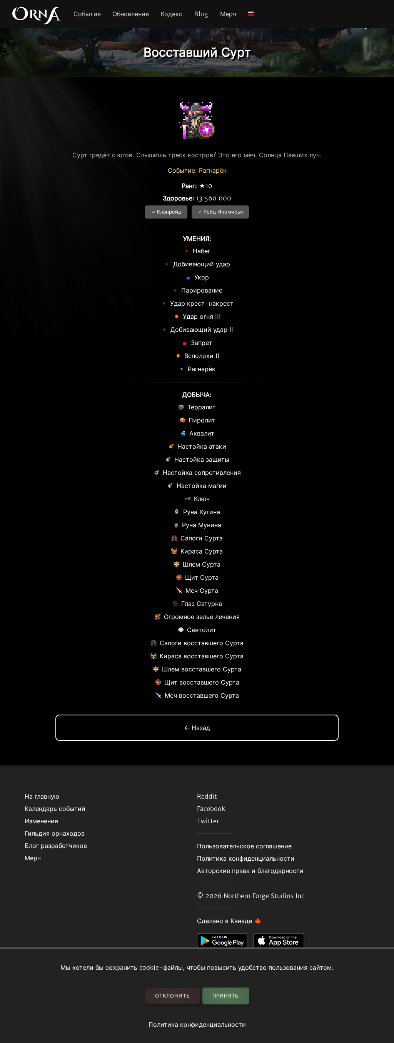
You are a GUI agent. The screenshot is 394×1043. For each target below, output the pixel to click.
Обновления (130, 14)
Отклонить (172, 996)
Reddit (207, 796)
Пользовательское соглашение (244, 846)
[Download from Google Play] (225, 942)
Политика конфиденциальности (197, 1024)
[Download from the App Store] (282, 942)
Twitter (208, 821)
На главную (42, 796)
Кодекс (171, 14)
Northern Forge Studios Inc (264, 896)
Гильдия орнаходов (55, 833)
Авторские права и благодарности (250, 871)
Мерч (228, 14)
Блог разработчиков (56, 846)
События (87, 14)
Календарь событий (55, 809)
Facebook (211, 809)
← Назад (197, 728)
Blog (201, 14)
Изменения (41, 821)
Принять (225, 996)
